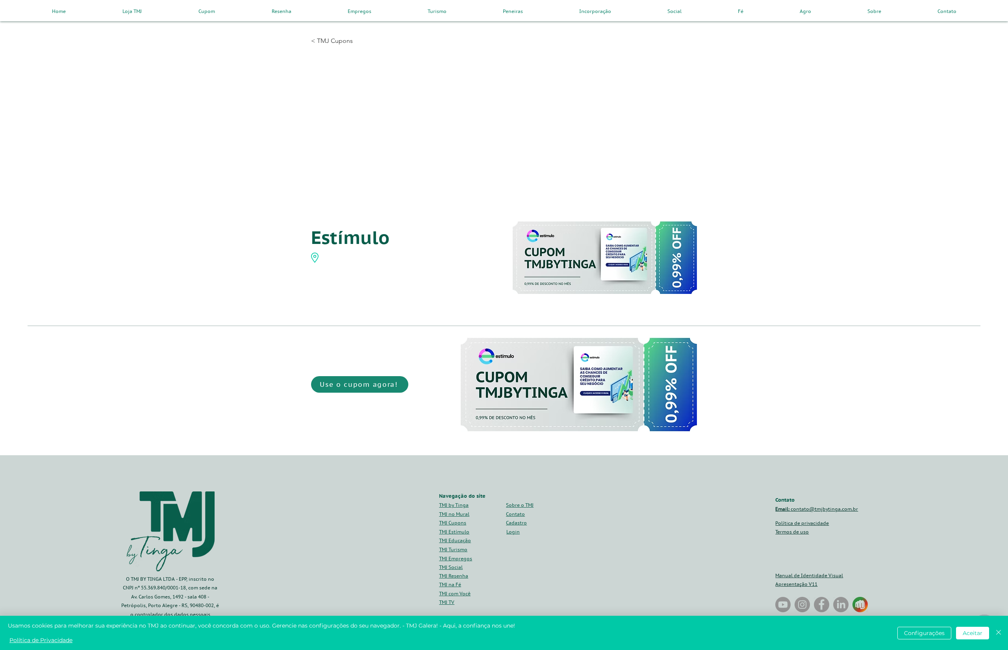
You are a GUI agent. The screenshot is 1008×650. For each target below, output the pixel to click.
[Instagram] (802, 604)
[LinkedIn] (841, 604)
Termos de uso (792, 532)
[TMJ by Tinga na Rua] (783, 604)
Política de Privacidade (40, 640)
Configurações (924, 633)
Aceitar (972, 633)
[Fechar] (998, 633)
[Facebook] (821, 604)
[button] (516, 523)
